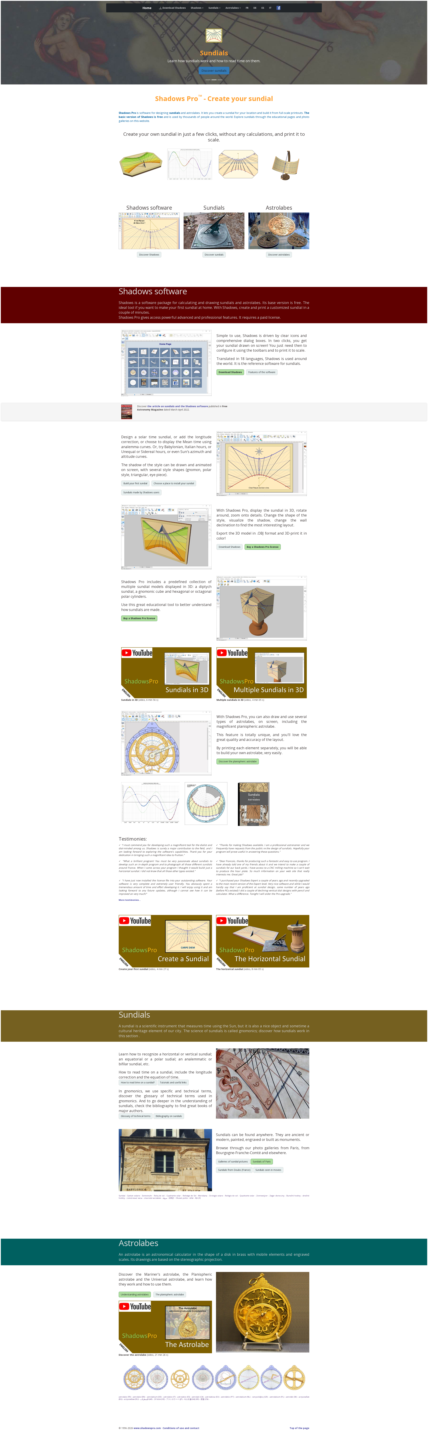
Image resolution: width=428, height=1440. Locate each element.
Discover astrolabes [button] (279, 254)
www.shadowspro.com (147, 1428)
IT (270, 7)
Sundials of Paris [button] (262, 1161)
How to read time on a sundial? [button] (138, 1082)
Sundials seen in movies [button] (268, 1169)
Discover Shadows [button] (149, 254)
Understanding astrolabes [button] (135, 1294)
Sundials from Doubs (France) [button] (234, 1169)
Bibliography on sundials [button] (169, 1116)
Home (146, 8)
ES (262, 7)
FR (247, 7)
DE (254, 7)
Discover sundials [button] (214, 71)
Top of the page (299, 1428)
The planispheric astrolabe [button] (169, 1294)
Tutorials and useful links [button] (173, 1082)
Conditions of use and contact (181, 1428)
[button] (33, 42)
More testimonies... (130, 899)
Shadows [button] (196, 7)
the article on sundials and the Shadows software (177, 406)
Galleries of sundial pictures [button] (233, 1161)
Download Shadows (174, 7)
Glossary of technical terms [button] (135, 1116)
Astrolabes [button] (232, 7)
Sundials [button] (213, 7)
